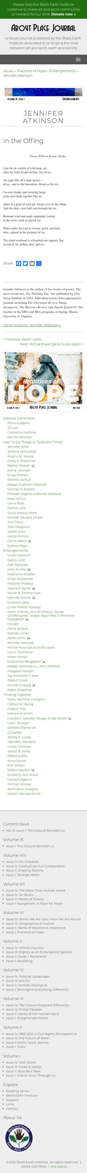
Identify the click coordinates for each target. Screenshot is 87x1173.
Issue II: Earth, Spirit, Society (27, 1043)
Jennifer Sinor (18, 447)
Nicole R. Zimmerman (24, 593)
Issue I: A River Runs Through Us (30, 1075)
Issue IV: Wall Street (21, 1062)
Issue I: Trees (15, 1047)
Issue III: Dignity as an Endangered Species (39, 952)
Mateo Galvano (18, 770)
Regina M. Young (20, 456)
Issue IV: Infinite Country (25, 948)
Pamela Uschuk (19, 480)
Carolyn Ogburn (19, 779)
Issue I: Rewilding (19, 961)
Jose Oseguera (18, 527)
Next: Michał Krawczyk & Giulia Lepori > (52, 344)
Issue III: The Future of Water (28, 1038)
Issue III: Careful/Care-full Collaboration (35, 866)
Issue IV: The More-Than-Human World (35, 890)
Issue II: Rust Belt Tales (23, 1071)
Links (10, 1104)
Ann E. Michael (18, 470)
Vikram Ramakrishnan (24, 794)
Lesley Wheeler (19, 747)
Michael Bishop (19, 784)
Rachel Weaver (18, 466)
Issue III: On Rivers (20, 895)
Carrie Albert (17, 541)
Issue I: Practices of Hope (25, 932)
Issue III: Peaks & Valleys (24, 1067)
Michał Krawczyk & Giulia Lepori (31, 647)
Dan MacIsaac (17, 565)
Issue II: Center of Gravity (25, 899)
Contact (12, 1109)
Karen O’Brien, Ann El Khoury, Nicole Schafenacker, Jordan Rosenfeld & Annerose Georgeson (41, 615)
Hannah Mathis (19, 598)
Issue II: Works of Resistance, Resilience (36, 928)
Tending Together (17, 694)
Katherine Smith (20, 713)
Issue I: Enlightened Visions (27, 1018)
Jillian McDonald (20, 579)
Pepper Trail (16, 709)
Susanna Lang (18, 602)
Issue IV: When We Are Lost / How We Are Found (43, 919)
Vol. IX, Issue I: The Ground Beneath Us (35, 830)
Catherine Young (20, 704)
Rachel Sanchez (19, 437)
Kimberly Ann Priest (22, 775)
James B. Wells (18, 751)
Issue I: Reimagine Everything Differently (37, 990)
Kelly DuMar (16, 569)
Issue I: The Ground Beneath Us (30, 846)
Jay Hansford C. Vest (22, 676)
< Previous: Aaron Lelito (22, 339)
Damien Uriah (18, 633)
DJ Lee (12, 428)
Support (12, 1100)
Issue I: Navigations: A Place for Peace (34, 903)
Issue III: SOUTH (18, 981)
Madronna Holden (21, 574)
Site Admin (59, 1167)
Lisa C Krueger (18, 723)
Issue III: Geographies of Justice (30, 924)
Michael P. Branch (21, 489)
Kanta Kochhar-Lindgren (26, 699)
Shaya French (17, 475)
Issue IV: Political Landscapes (28, 976)
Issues (8, 71)
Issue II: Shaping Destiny (25, 870)
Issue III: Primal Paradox (24, 1009)
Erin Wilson (16, 765)
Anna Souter (17, 761)
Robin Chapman (19, 690)
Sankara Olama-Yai (21, 728)
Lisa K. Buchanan (20, 652)
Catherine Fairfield (21, 432)
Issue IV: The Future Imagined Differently (37, 1005)
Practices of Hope (31, 71)
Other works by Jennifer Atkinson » (32, 325)
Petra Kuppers (18, 423)
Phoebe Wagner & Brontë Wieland (34, 494)
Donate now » (63, 14)
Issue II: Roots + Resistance (26, 956)
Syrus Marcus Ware (22, 513)
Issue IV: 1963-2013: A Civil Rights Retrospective (41, 1034)
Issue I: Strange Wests (22, 875)
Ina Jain (13, 624)
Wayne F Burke (19, 588)
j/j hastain (14, 732)
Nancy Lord (16, 560)
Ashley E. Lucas (19, 737)
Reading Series (17, 1091)
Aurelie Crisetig (19, 685)
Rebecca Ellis (17, 756)
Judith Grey (16, 532)
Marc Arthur (16, 499)
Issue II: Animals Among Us (26, 985)
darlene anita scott (21, 451)
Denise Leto (16, 508)
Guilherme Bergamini (24, 661)
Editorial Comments (19, 418)
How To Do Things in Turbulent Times (32, 442)
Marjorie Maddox (20, 583)
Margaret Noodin (20, 671)
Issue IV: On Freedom (22, 862)
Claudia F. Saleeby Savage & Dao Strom (37, 718)
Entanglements (62, 71)
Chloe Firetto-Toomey (24, 607)
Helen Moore (17, 657)
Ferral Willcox (17, 629)
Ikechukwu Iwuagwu (23, 789)
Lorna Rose (15, 503)
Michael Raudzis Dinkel (25, 517)
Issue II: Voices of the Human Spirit (32, 1014)
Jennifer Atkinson (20, 643)
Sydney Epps (17, 546)
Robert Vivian (17, 680)
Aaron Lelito (16, 638)
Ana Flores (15, 522)
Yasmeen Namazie (21, 742)
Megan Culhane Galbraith (27, 484)
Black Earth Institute (22, 1095)
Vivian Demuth (19, 555)
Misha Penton (18, 536)
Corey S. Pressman (21, 461)
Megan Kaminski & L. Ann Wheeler (33, 666)
